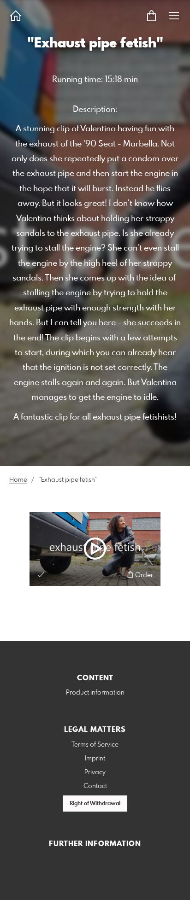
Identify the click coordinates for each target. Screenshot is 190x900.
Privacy (95, 772)
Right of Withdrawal (95, 803)
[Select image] (40, 574)
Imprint (95, 758)
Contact (95, 786)
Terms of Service (95, 745)
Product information (95, 693)
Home (18, 480)
